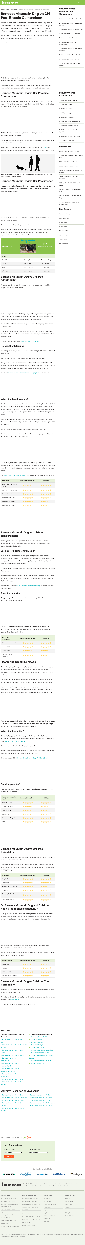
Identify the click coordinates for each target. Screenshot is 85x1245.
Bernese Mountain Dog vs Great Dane (72, 19)
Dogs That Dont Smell (6, 1212)
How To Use (68, 1204)
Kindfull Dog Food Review (29, 1225)
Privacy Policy (68, 1213)
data (45, 147)
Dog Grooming (47, 1207)
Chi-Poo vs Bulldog (37, 1039)
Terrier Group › (63, 239)
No (29, 1137)
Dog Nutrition (47, 1201)
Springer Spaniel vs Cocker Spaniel (10, 1226)
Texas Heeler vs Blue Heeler (8, 1220)
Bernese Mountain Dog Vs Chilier (13, 1100)
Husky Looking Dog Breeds (8, 1201)
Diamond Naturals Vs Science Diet (31, 1219)
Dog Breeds (47, 1213)
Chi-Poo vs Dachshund (38, 1047)
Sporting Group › (64, 235)
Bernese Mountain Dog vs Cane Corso (72, 29)
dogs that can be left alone (30, 341)
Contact (67, 1210)
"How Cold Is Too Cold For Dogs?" (15, 475)
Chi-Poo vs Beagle (37, 1045)
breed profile (14, 999)
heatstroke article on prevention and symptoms (24, 373)
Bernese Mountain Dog (28, 241)
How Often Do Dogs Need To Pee (31, 1204)
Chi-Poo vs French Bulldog (39, 1037)
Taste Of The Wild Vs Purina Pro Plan (31, 1216)
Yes (25, 1137)
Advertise (67, 1207)
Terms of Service (69, 1215)
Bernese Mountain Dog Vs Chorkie (41, 1105)
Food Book (46, 1221)
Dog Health (47, 1198)
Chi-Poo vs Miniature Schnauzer (41, 1061)
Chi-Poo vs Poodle (37, 1042)
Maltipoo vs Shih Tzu (6, 1223)
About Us (67, 1198)
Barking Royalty (9, 2)
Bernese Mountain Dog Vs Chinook (41, 1095)
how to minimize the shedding (15, 741)
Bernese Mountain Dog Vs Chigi (12, 1095)
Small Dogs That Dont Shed (8, 1215)
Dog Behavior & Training (50, 1204)
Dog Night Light (26, 1222)
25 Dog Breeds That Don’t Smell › (69, 166)
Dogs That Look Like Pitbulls (8, 1209)
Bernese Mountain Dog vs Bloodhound (72, 55)
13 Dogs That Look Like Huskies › (69, 162)
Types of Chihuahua (6, 1217)
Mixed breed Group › (65, 231)
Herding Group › (64, 218)
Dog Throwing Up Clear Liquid (30, 1201)
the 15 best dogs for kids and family (28, 585)
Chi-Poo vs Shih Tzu (37, 1063)
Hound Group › (63, 222)
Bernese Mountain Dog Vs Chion (41, 1097)
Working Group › (64, 243)
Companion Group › (65, 214)
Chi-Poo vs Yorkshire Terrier (40, 1053)
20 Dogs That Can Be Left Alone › (69, 151)
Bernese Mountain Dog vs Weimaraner (72, 38)
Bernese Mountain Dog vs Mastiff (13, 1055)
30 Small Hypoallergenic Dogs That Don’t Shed (32, 758)
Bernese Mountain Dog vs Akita (12, 1079)
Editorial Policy (69, 1201)
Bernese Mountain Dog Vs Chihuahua (14, 1097)
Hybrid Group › (63, 226)
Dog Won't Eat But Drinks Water (30, 1198)
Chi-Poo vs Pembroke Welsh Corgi (42, 1050)
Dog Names (47, 1218)
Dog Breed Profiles (48, 1210)
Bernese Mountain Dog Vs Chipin (41, 1100)
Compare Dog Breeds (49, 1215)
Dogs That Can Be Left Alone (8, 1198)
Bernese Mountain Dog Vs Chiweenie (42, 1103)
